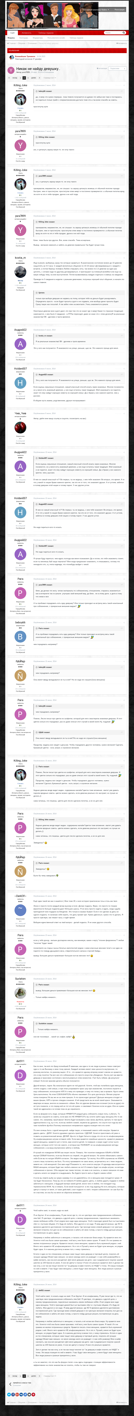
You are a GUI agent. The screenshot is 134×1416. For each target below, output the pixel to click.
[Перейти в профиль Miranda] (12, 57)
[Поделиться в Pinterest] (33, 1394)
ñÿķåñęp (20, 661)
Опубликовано (44, 85)
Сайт (12, 33)
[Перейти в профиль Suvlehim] (20, 993)
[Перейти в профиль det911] (20, 1075)
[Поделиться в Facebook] (13, 1394)
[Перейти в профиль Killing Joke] (20, 99)
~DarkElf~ (20, 896)
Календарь (23, 38)
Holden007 (20, 368)
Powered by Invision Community (67, 1412)
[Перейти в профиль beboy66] (20, 637)
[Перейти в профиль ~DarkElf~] (20, 910)
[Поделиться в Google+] (17, 1394)
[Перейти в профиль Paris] (20, 593)
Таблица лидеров (76, 38)
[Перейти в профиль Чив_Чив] (20, 427)
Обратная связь (67, 1409)
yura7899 (26, 72)
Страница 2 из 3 (49, 78)
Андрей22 (20, 329)
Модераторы (38, 38)
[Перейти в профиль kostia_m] (20, 272)
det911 (20, 1061)
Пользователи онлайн (56, 38)
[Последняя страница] (39, 78)
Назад (15, 78)
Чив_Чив (20, 413)
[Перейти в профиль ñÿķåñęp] (20, 675)
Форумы (11, 38)
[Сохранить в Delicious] (25, 1394)
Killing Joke (20, 85)
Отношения (49, 72)
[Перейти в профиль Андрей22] (20, 344)
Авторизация (103, 68)
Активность (26, 33)
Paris (20, 578)
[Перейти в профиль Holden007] (20, 383)
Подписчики (114, 68)
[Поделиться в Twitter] (9, 1394)
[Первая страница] (9, 78)
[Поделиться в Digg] (21, 1394)
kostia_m (20, 257)
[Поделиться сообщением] (124, 85)
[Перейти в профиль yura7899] (11, 70)
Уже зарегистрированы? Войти (95, 10)
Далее (33, 78)
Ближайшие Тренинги (25, 56)
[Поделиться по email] (29, 1394)
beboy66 (20, 622)
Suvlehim (20, 978)
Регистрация (119, 10)
